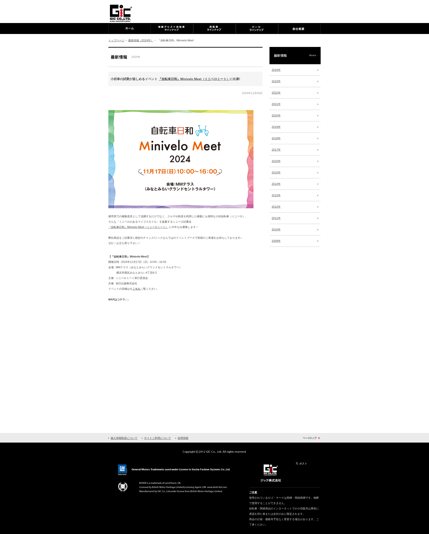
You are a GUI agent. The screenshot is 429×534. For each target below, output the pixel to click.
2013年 (276, 195)
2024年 (276, 70)
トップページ (116, 40)
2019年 (276, 127)
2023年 (276, 81)
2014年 (276, 184)
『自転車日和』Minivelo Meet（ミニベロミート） (194, 79)
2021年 (276, 104)
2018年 (276, 138)
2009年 (276, 241)
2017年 (276, 149)
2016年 (276, 161)
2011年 (276, 218)
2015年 (276, 172)
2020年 (276, 115)
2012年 (276, 206)
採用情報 (183, 438)
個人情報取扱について (124, 438)
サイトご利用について (157, 438)
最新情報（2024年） (140, 40)
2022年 (276, 92)
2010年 (276, 229)
